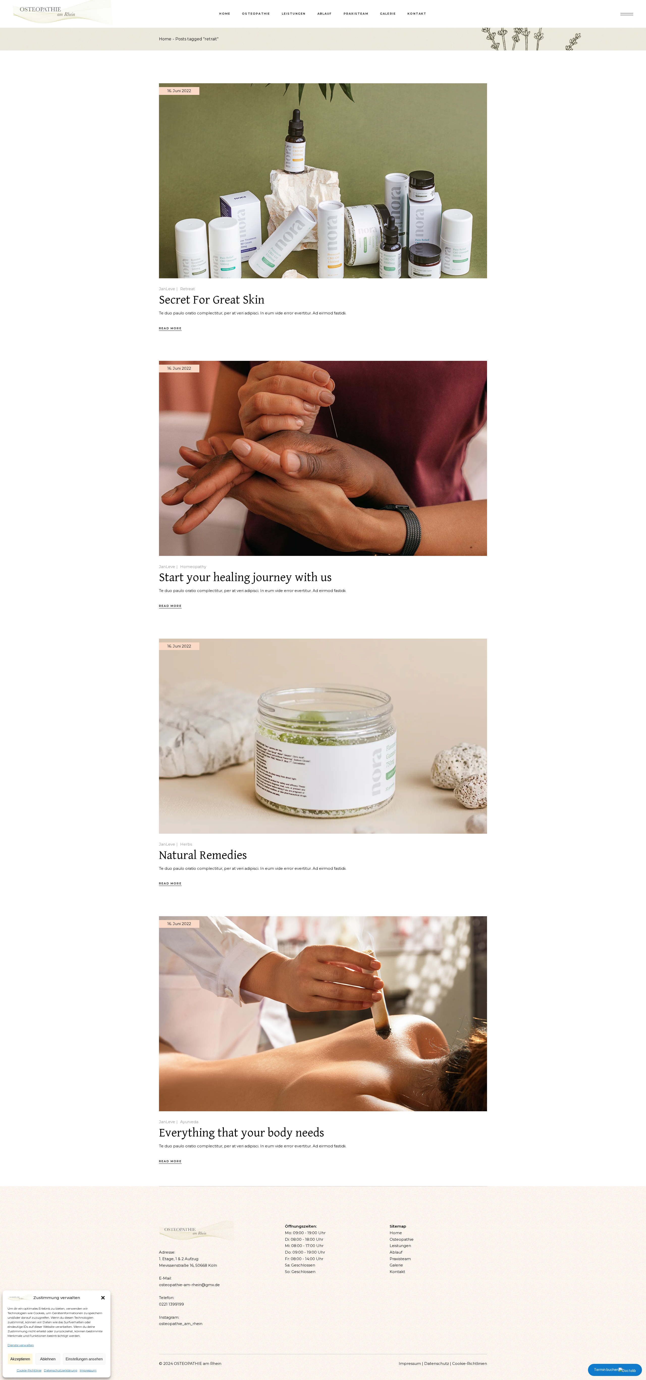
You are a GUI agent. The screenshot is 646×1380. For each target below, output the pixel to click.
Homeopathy (193, 566)
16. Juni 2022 (179, 90)
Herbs (186, 844)
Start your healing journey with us (245, 578)
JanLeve (167, 288)
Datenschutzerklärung (60, 1370)
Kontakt (397, 1271)
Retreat (187, 288)
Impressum (88, 1370)
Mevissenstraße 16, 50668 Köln (188, 1265)
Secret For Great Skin (211, 300)
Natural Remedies (203, 855)
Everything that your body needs (241, 1133)
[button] (102, 1297)
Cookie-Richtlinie (29, 1370)
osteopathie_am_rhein (180, 1323)
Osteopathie (402, 1239)
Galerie (396, 1265)
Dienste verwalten (21, 1345)
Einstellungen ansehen (84, 1359)
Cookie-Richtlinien (469, 1363)
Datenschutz (436, 1363)
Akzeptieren (20, 1359)
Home (396, 1232)
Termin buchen (606, 1370)
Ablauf (396, 1252)
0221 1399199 (171, 1304)
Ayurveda (189, 1121)
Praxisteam (400, 1258)
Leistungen (400, 1245)
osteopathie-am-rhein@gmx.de (189, 1284)
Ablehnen (48, 1359)
